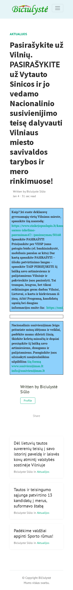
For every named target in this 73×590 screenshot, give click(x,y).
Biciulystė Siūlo (24, 472)
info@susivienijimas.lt (28, 371)
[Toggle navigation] (57, 8)
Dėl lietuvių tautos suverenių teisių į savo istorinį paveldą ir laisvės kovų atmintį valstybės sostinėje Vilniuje (36, 454)
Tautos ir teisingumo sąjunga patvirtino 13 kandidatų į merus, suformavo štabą (33, 498)
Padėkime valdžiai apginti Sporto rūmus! (33, 533)
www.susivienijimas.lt (27, 366)
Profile (28, 400)
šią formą (34, 361)
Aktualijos (18, 34)
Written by (29, 191)
